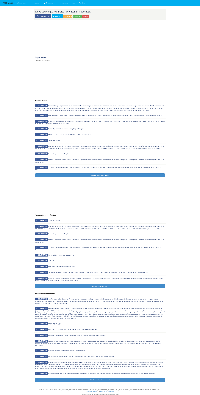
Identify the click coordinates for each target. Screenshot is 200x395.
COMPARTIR (44, 16)
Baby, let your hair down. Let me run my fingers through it (66, 129)
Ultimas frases (22, 3)
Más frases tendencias (100, 286)
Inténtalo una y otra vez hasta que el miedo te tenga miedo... (67, 351)
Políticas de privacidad (107, 391)
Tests (73, 3)
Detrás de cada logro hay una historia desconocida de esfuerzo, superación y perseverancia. (77, 335)
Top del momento (49, 3)
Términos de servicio (92, 391)
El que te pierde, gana (55, 324)
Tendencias (35, 3)
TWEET (58, 16)
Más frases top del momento (100, 380)
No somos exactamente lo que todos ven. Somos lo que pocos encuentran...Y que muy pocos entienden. (81, 356)
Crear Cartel (77, 16)
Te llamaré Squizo (54, 140)
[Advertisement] (100, 38)
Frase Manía (7, 3)
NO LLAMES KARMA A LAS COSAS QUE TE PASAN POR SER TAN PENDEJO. (73, 329)
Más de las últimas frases (100, 175)
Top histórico (63, 3)
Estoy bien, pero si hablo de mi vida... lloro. (61, 266)
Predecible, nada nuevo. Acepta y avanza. (61, 154)
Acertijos (82, 3)
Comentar (68, 16)
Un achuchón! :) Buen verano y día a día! (61, 255)
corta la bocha (52, 261)
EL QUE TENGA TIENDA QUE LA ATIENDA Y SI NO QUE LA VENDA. (69, 134)
